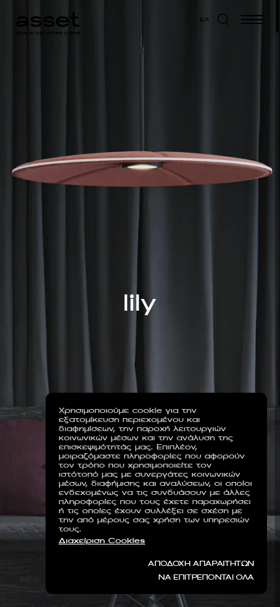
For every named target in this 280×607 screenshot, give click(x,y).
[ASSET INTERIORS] (48, 19)
